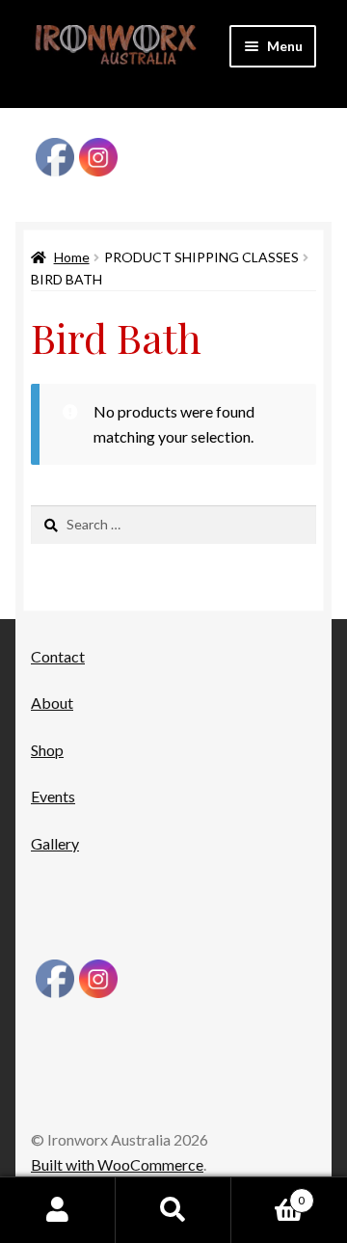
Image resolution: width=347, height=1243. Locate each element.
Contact (58, 656)
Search (173, 1210)
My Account (58, 1210)
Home (72, 257)
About (52, 702)
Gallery (55, 843)
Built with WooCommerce (117, 1164)
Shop (47, 750)
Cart (268, 1193)
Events (53, 796)
